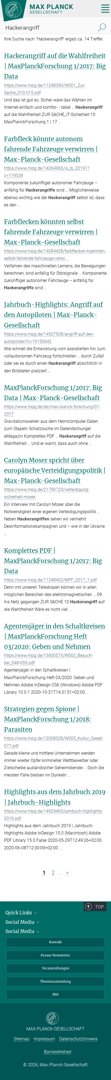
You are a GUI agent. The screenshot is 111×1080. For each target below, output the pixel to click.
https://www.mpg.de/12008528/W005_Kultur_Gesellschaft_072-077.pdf (55, 742)
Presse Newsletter (55, 955)
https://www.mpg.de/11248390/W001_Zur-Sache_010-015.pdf (44, 89)
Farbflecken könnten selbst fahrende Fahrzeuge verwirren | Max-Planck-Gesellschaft (51, 232)
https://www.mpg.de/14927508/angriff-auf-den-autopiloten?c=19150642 (49, 338)
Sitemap (21, 1038)
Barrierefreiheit (57, 1051)
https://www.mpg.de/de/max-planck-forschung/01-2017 (52, 410)
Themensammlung (55, 981)
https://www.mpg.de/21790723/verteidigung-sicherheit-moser (46, 493)
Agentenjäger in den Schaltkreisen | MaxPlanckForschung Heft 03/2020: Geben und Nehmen (54, 636)
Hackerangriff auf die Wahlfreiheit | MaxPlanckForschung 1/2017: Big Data (55, 66)
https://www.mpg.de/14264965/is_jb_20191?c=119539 (46, 172)
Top (99, 906)
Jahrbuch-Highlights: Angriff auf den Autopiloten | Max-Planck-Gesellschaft (53, 315)
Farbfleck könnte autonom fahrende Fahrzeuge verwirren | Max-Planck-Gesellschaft (51, 149)
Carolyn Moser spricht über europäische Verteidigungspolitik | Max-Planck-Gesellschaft (55, 470)
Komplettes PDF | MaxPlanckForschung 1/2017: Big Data (53, 561)
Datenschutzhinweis (78, 1038)
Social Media (20, 922)
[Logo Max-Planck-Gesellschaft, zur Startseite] (48, 11)
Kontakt (55, 942)
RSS (55, 994)
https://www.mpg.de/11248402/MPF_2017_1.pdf (50, 579)
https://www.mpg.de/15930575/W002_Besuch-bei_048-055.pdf (48, 659)
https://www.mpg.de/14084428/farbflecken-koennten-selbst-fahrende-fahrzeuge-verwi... (55, 254)
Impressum (44, 1038)
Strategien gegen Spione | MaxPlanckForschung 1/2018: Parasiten (47, 719)
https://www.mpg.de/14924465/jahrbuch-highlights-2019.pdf (53, 815)
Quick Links (19, 912)
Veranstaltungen (55, 968)
